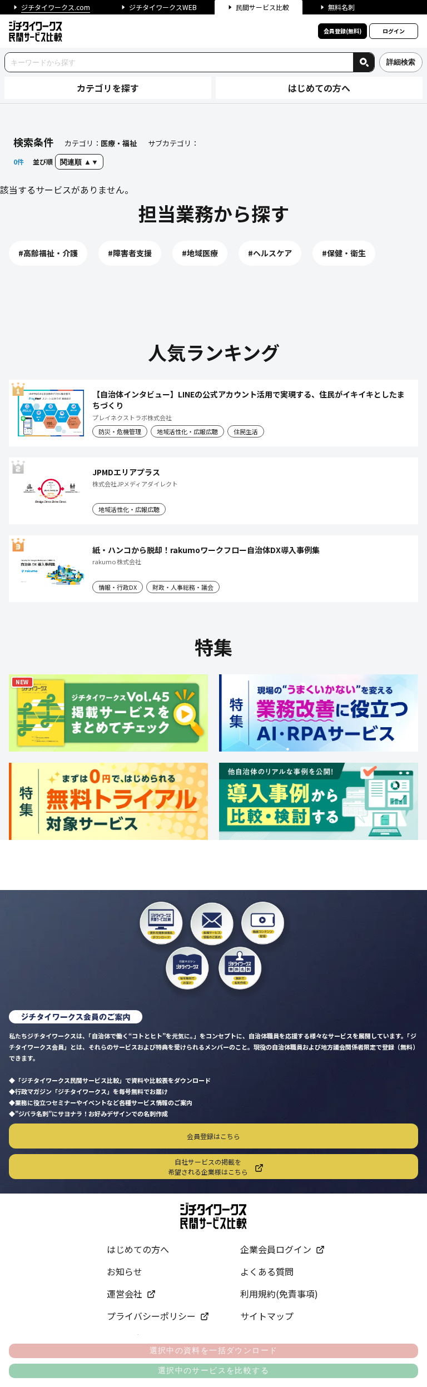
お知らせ (124, 1271)
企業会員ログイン (275, 1249)
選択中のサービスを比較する (213, 1370)
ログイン (394, 31)
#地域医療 (200, 252)
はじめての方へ (319, 88)
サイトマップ (267, 1316)
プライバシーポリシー (151, 1316)
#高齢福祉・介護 (48, 252)
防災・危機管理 (119, 431)
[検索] (363, 62)
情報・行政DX (117, 587)
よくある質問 (267, 1271)
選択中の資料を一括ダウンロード (214, 1350)
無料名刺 (341, 7)
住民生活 (246, 431)
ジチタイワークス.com (55, 7)
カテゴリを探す (108, 88)
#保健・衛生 (344, 252)
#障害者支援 (130, 252)
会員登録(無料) (342, 31)
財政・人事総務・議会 (183, 587)
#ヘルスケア (270, 252)
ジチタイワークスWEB (163, 7)
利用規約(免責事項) (279, 1293)
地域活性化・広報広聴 (187, 431)
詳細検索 (400, 62)
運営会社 (124, 1293)
